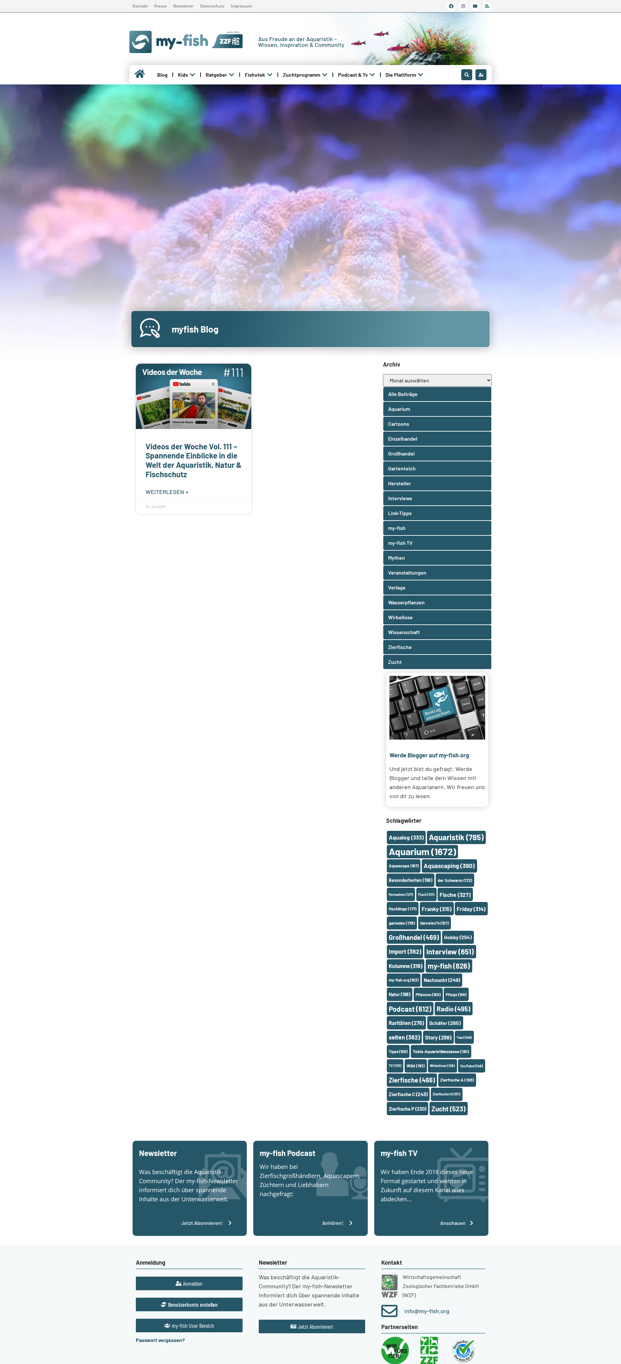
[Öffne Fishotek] (270, 75)
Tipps (398, 1051)
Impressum (241, 6)
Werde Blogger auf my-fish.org (429, 755)
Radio (453, 1009)
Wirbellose (442, 1065)
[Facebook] (451, 6)
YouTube (471, 1065)
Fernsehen (401, 894)
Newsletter (183, 6)
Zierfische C (408, 1094)
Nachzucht (442, 980)
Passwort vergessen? (160, 1340)
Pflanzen (428, 994)
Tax (464, 1037)
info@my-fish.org (426, 1310)
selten (404, 1037)
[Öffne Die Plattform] (420, 75)
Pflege (456, 994)
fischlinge (403, 908)
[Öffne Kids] (192, 75)
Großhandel (414, 937)
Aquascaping (449, 865)
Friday (471, 909)
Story (438, 1037)
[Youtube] (475, 6)
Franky (437, 909)
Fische (455, 894)
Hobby (458, 937)
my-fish (449, 966)
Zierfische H (446, 1094)
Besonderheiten (410, 880)
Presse (160, 6)
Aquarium (422, 851)
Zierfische (412, 1080)
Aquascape (404, 865)
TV (395, 1065)
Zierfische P (407, 1109)
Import (405, 951)
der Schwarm (455, 880)
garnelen (402, 923)
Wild (416, 1065)
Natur (399, 994)
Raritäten (406, 1023)
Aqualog (406, 837)
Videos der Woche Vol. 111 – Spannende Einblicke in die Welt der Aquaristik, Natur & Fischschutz (194, 460)
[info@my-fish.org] (389, 1311)
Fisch (426, 894)
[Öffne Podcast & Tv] (372, 75)
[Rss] (487, 6)
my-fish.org (404, 980)
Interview (450, 951)
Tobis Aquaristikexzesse (441, 1051)
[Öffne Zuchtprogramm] (325, 75)
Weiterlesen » (167, 491)
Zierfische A (457, 1080)
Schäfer (445, 1023)
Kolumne (405, 965)
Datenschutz (212, 6)
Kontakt (140, 6)
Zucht (448, 1109)
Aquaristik (456, 837)
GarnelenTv (434, 923)
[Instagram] (463, 6)
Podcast (410, 1009)
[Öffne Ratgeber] (231, 75)
